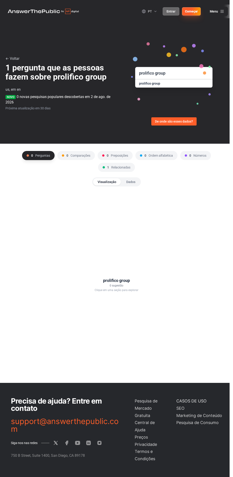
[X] (55, 443)
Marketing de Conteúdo (199, 415)
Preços (141, 437)
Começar (191, 11)
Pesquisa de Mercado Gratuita (146, 408)
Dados (130, 182)
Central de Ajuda (145, 426)
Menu (214, 11)
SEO (180, 408)
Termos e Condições (145, 455)
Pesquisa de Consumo (197, 422)
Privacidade (146, 444)
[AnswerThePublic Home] (43, 11)
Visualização (107, 182)
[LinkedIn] (88, 443)
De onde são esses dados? (174, 121)
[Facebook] (66, 443)
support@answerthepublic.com (65, 425)
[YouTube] (77, 443)
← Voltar (12, 58)
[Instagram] (99, 443)
